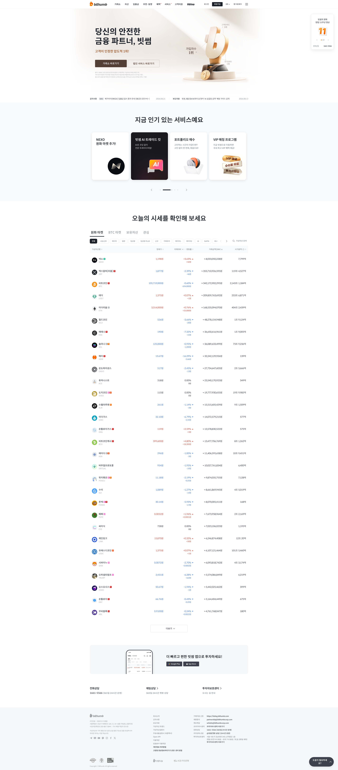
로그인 (206, 4)
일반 (123, 241)
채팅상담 (151, 688)
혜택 (158, 4)
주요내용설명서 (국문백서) (162, 733)
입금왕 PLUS (145, 241)
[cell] (169, 260)
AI (198, 241)
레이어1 (178, 241)
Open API (157, 737)
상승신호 (103, 241)
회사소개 (156, 716)
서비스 (168, 4)
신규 (156, 241)
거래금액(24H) (215, 249)
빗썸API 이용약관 (159, 744)
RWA (216, 241)
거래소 (118, 4)
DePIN (206, 241)
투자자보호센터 (210, 688)
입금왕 (132, 241)
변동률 (189, 249)
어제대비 (177, 249)
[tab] (97, 233)
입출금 (136, 4)
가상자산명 (96, 249)
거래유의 (167, 241)
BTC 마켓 (114, 233)
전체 (93, 241)
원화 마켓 (97, 233)
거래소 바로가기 (111, 63)
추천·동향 (147, 4)
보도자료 (156, 723)
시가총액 (240, 249)
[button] (317, 40)
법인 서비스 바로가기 (143, 63)
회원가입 (217, 4)
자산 (127, 4)
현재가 (159, 249)
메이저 (114, 241)
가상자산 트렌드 (159, 726)
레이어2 (189, 241)
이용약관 (156, 740)
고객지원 (179, 4)
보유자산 (132, 233)
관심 (146, 233)
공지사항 (156, 719)
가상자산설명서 (158, 730)
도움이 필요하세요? (320, 762)
